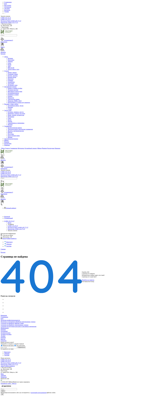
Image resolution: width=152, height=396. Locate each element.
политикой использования (39, 392)
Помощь (3, 329)
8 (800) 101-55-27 (6, 17)
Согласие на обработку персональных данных (14, 325)
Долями (3, 336)
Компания (4, 315)
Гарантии (3, 340)
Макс (2, 374)
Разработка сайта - (8, 383)
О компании (4, 317)
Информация (5, 328)
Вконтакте (9, 242)
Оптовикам (4, 331)
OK (2, 394)
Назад (9, 222)
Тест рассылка (20, 345)
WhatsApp (4, 377)
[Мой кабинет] (76, 162)
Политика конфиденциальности (10, 320)
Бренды (3, 339)
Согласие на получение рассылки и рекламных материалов (18, 326)
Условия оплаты (5, 333)
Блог (2, 318)
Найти (3, 391)
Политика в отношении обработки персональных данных (18, 321)
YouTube (8, 246)
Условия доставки (6, 334)
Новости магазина (8, 345)
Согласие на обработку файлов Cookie (12, 323)
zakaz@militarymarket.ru (9, 238)
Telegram (9, 244)
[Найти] (1, 37)
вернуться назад (89, 281)
